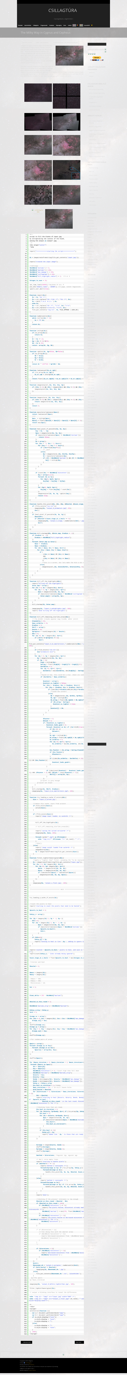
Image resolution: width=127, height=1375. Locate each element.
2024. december (92, 332)
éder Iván (91, 171)
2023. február (91, 393)
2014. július (91, 679)
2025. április (91, 321)
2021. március (91, 455)
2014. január (91, 695)
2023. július (91, 379)
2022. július (91, 410)
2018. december (92, 530)
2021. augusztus (92, 441)
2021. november (92, 433)
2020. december (92, 463)
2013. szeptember (92, 707)
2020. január (91, 494)
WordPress (31, 1364)
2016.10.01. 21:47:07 (27, 42)
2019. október (91, 502)
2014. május (91, 684)
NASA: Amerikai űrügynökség (97, 93)
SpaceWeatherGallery (95, 152)
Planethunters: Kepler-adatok (97, 156)
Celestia (91, 76)
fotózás (90, 240)
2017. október (91, 570)
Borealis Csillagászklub (95, 126)
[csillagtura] (91, 54)
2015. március (91, 656)
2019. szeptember (92, 505)
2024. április (91, 354)
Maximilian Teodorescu (95, 197)
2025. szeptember (92, 309)
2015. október (91, 637)
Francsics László (93, 179)
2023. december (92, 365)
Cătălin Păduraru (93, 190)
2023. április (91, 388)
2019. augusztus (92, 508)
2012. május (91, 737)
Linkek (69, 25)
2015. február (91, 659)
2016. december (92, 598)
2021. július (91, 444)
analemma (90, 220)
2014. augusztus (92, 676)
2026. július (91, 281)
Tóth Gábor (92, 201)
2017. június (91, 581)
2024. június (91, 349)
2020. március (91, 488)
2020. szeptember (92, 472)
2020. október (91, 469)
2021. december (92, 430)
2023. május (91, 385)
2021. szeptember (92, 438)
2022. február (91, 424)
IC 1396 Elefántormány (58, 42)
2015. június (91, 648)
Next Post (78, 1342)
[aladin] (105, 52)
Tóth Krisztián (93, 205)
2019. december (92, 497)
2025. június (91, 315)
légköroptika (91, 251)
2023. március (91, 391)
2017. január (91, 595)
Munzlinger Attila (93, 186)
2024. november (92, 335)
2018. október (91, 536)
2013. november (92, 701)
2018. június (91, 547)
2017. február (91, 592)
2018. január (91, 561)
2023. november (92, 368)
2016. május (91, 617)
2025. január (91, 329)
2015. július (91, 645)
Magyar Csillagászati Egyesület (97, 130)
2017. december (92, 564)
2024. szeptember (92, 340)
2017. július (91, 578)
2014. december (92, 665)
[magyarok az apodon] (94, 54)
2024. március (91, 357)
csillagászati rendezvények (95, 231)
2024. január (91, 363)
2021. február (91, 458)
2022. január (91, 427)
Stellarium (91, 72)
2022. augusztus (92, 407)
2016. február (91, 626)
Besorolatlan (91, 226)
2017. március (91, 589)
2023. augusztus (92, 377)
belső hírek (91, 223)
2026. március (91, 293)
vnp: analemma (92, 267)
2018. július (91, 544)
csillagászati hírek (92, 229)
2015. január (91, 662)
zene (89, 270)
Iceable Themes (32, 1370)
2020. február (91, 491)
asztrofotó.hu (92, 139)
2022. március (91, 421)
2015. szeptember (92, 640)
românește (91, 257)
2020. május (91, 483)
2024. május (91, 351)
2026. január (91, 298)
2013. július (91, 712)
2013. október (91, 704)
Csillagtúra (36, 25)
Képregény (59, 25)
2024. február (91, 360)
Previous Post (27, 1342)
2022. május (91, 416)
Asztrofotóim (27, 25)
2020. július (91, 477)
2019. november (92, 500)
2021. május (91, 449)
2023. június (91, 382)
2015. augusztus (92, 642)
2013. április (91, 721)
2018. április (91, 553)
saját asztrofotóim (44, 42)
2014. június (91, 682)
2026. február (91, 295)
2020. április (91, 486)
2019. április (91, 519)
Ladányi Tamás (93, 183)
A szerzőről (87, 25)
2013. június (91, 715)
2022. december (92, 399)
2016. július (91, 612)
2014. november (92, 668)
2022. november (92, 402)
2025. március (91, 323)
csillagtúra (90, 234)
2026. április (91, 290)
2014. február (91, 693)
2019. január (91, 528)
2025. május (91, 318)
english (37, 42)
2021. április (91, 452)
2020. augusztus (92, 474)
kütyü (89, 248)
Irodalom (51, 25)
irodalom (90, 243)
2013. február (91, 723)
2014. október (91, 670)
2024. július (91, 346)
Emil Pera (91, 194)
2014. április (91, 687)
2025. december (92, 301)
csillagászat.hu (93, 102)
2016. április (91, 620)
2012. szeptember (92, 732)
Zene (65, 25)
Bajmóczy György (93, 168)
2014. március (91, 690)
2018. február (91, 558)
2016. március (91, 623)
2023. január (91, 396)
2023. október (91, 371)
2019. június (91, 514)
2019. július (91, 511)
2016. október (91, 603)
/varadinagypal (27, 1362)
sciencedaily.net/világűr (95, 106)
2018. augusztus (92, 542)
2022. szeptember (92, 405)
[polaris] (89, 54)
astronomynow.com (94, 110)
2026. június (91, 284)
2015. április (91, 654)
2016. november (92, 600)
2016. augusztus (92, 609)
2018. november (92, 533)
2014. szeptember (92, 673)
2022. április (91, 419)
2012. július (91, 735)
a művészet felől (92, 217)
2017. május (91, 584)
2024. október (91, 337)
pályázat (90, 254)
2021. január (91, 461)
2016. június (91, 614)
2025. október (91, 307)
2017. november (92, 567)
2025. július (91, 312)
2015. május (91, 651)
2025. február (91, 326)
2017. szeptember (92, 572)
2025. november (92, 304)
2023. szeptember (92, 374)
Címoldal (20, 25)
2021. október (91, 435)
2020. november (92, 466)
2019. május (91, 516)
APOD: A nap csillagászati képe (97, 143)
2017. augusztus (92, 575)
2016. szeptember (92, 606)
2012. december (92, 726)
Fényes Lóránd (93, 175)
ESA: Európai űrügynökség (96, 89)
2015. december (92, 631)
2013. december (92, 698)
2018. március (91, 556)
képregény (90, 245)
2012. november (92, 729)
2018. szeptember (92, 539)
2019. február (91, 525)
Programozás (44, 25)
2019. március (91, 522)
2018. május (91, 550)
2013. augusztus (92, 709)
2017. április (91, 586)
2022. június (91, 413)
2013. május (91, 718)
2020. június (91, 480)
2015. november (92, 634)
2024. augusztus (92, 343)
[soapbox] (105, 49)
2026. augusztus (92, 279)
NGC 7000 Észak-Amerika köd (71, 42)
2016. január (91, 628)
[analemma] (93, 54)
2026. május (91, 287)
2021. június (91, 447)
